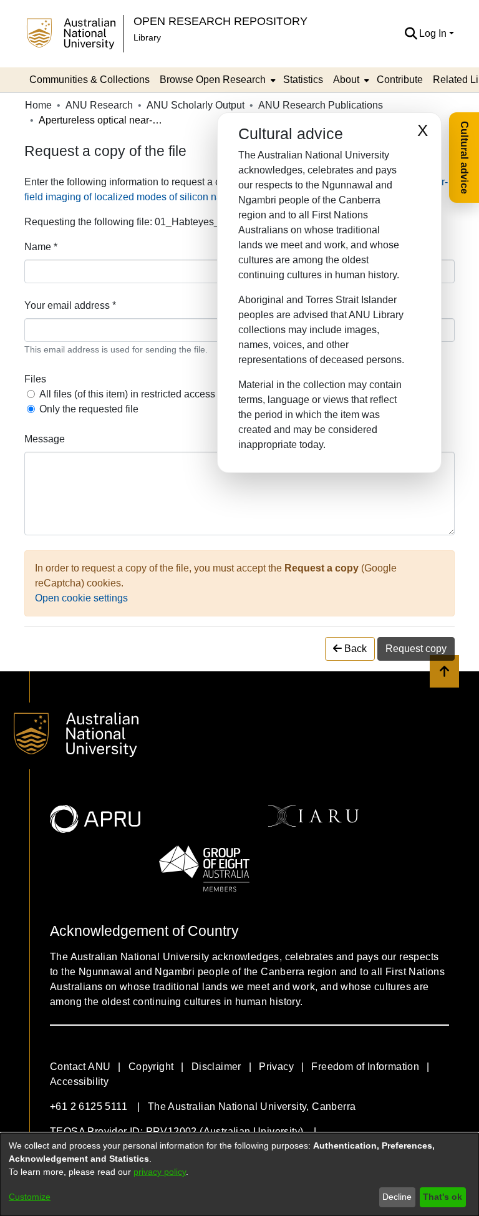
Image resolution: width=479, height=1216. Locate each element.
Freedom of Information (365, 1066)
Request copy (416, 648)
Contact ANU (80, 1066)
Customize (30, 1197)
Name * (40, 246)
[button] (411, 33)
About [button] (346, 79)
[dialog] (239, 1174)
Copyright (151, 1066)
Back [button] (354, 648)
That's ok (442, 1197)
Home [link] (38, 105)
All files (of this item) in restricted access (127, 394)
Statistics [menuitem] (303, 79)
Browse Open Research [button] (213, 79)
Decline (397, 1197)
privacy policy (159, 1172)
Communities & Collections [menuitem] (89, 79)
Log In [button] (434, 33)
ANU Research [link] (99, 105)
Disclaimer (216, 1066)
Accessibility (79, 1081)
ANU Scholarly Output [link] (195, 105)
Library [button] (147, 37)
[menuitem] (216, 79)
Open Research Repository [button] (220, 20)
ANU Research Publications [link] (320, 105)
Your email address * (70, 305)
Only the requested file (88, 409)
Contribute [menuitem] (400, 79)
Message (44, 439)
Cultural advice (464, 157)
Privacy (276, 1066)
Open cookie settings (81, 598)
